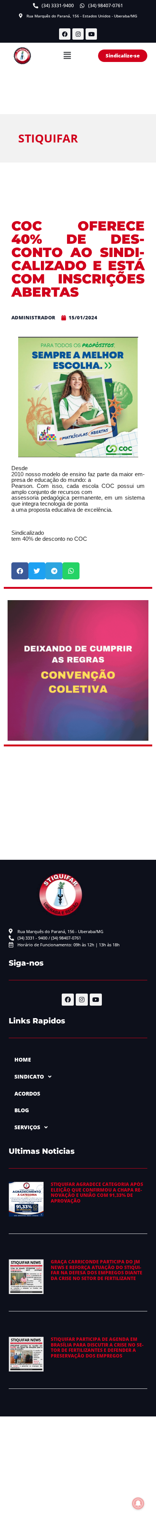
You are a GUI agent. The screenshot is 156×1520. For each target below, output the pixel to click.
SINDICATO (29, 1076)
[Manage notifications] (138, 1503)
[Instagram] (78, 34)
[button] (67, 56)
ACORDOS (27, 1093)
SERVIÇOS (27, 1127)
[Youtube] (91, 34)
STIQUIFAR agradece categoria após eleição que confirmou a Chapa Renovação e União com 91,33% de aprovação (97, 1192)
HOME (22, 1059)
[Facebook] (64, 34)
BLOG (21, 1110)
